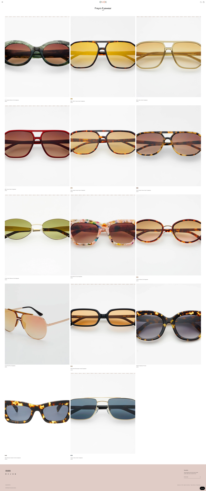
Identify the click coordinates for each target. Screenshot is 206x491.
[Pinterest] (13, 473)
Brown (71, 188)
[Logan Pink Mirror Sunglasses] (37, 324)
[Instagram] (8, 473)
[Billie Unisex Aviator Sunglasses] (168, 56)
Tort (6, 455)
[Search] (201, 2)
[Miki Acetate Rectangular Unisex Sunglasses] (103, 324)
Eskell (9, 487)
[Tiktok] (10, 473)
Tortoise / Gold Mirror (71, 99)
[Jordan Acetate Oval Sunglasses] (168, 234)
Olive (137, 98)
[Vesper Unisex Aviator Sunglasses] (103, 413)
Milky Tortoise (137, 188)
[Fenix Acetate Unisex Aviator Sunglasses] (103, 145)
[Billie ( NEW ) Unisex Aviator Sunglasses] (103, 56)
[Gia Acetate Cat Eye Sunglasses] (103, 234)
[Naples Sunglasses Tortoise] (168, 324)
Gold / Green (6, 276)
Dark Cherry (6, 187)
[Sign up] (200, 477)
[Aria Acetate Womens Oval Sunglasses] (37, 56)
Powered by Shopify (13, 487)
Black (71, 366)
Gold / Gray (71, 455)
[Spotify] (15, 473)
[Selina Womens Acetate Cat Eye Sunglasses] (37, 413)
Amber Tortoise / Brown (137, 277)
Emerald (6, 98)
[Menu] (2, 2)
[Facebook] (5, 473)
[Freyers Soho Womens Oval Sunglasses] (37, 234)
